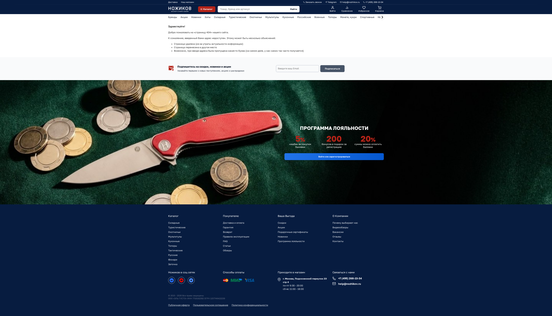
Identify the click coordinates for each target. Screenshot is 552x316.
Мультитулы (175, 236)
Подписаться (332, 68)
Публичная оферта (179, 305)
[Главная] (179, 9)
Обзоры (227, 250)
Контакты (338, 241)
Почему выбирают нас (345, 222)
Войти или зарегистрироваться (334, 156)
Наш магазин (187, 2)
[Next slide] (382, 17)
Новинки (283, 236)
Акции (281, 227)
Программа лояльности (291, 241)
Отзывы (336, 236)
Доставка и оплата (233, 222)
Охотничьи (174, 232)
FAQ (225, 241)
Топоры (172, 245)
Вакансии (338, 232)
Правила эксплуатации (236, 236)
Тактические (175, 250)
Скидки (282, 222)
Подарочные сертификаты (293, 232)
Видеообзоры (340, 227)
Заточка (172, 264)
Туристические (176, 227)
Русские (173, 255)
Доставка (173, 2)
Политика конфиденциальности (250, 305)
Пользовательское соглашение (210, 305)
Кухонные (174, 241)
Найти (293, 9)
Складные (174, 222)
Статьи (227, 245)
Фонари (172, 259)
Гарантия (228, 227)
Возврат (227, 232)
